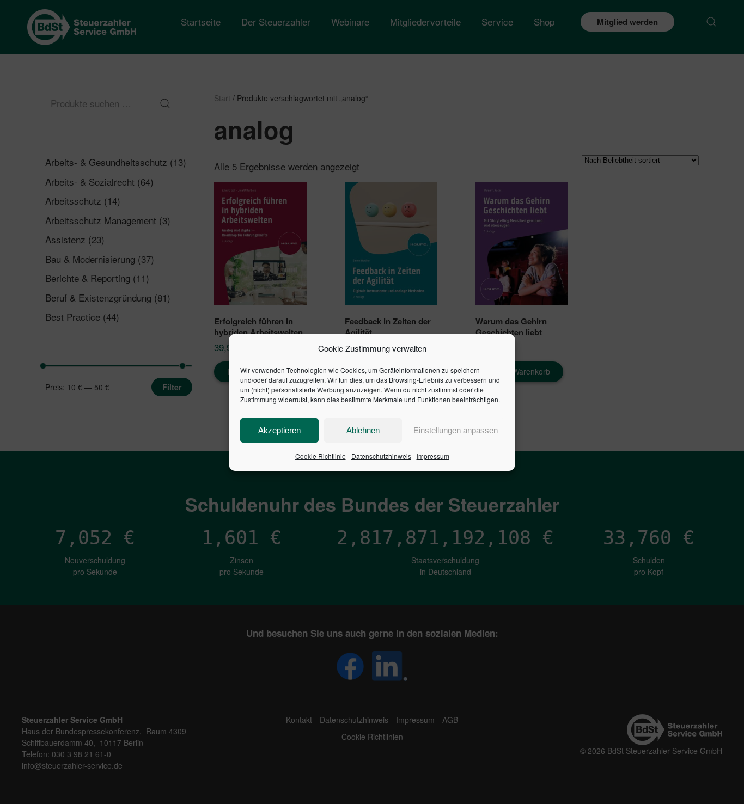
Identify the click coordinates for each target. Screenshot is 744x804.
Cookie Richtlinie (320, 456)
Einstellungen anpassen (455, 430)
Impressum (433, 456)
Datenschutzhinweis (381, 456)
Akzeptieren (279, 430)
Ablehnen (363, 430)
